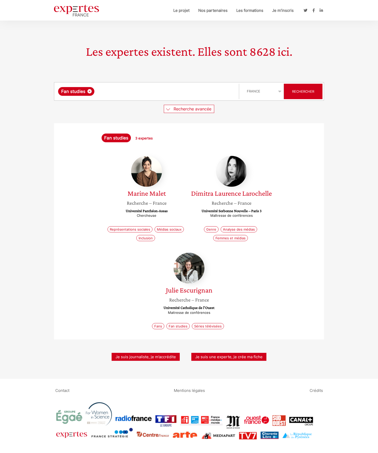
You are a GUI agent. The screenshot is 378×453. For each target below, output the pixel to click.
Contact (62, 390)
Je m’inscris (283, 10)
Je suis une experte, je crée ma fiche (229, 356)
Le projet (181, 10)
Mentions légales (189, 390)
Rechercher (303, 91)
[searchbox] (147, 91)
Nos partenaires (213, 10)
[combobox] (147, 91)
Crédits (316, 390)
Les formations (249, 10)
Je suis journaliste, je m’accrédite (145, 356)
